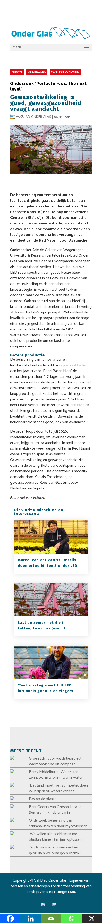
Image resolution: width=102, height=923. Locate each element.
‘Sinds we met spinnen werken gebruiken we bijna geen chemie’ (55, 851)
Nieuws (17, 72)
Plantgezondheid (65, 72)
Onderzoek (37, 72)
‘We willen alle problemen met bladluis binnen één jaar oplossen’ (56, 837)
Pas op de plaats (42, 799)
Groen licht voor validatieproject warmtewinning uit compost (55, 762)
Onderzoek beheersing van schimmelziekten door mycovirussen (58, 824)
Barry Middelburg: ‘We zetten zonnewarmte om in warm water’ (56, 775)
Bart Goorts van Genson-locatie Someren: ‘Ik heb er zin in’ (55, 810)
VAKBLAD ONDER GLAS (33, 117)
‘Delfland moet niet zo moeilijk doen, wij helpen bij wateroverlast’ (59, 789)
